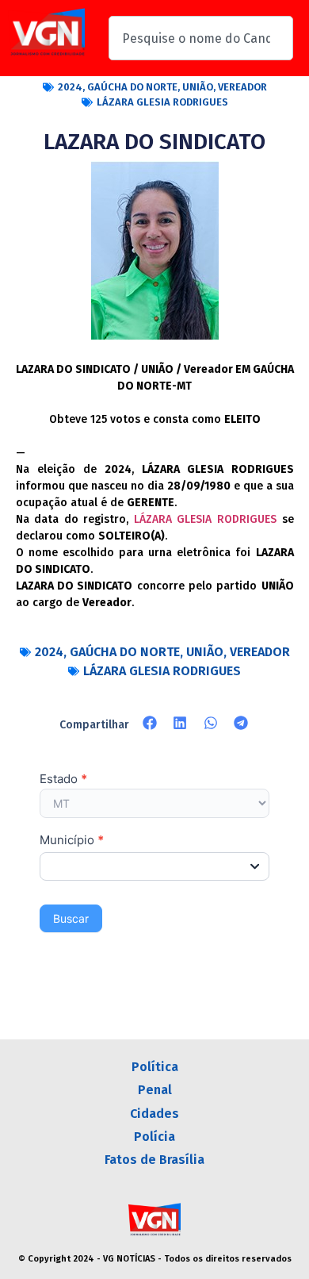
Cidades (154, 1113)
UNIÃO (197, 87)
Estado (63, 779)
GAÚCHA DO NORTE (132, 87)
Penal (155, 1089)
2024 (70, 87)
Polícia (154, 1136)
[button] (150, 723)
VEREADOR (242, 87)
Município (72, 840)
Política (155, 1066)
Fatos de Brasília (154, 1159)
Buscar (71, 918)
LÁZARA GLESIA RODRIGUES (162, 102)
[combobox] (201, 38)
